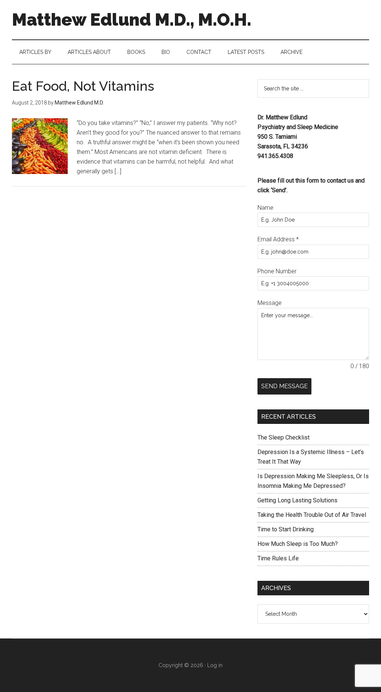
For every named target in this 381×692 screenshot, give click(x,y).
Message (269, 302)
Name (265, 207)
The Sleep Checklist (283, 437)
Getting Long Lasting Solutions (297, 500)
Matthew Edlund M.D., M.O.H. (131, 20)
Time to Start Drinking (285, 529)
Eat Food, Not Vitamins (83, 86)
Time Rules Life (278, 558)
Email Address (278, 239)
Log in (214, 665)
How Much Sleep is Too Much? (297, 543)
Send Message (284, 386)
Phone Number (277, 271)
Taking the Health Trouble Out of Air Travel (311, 514)
